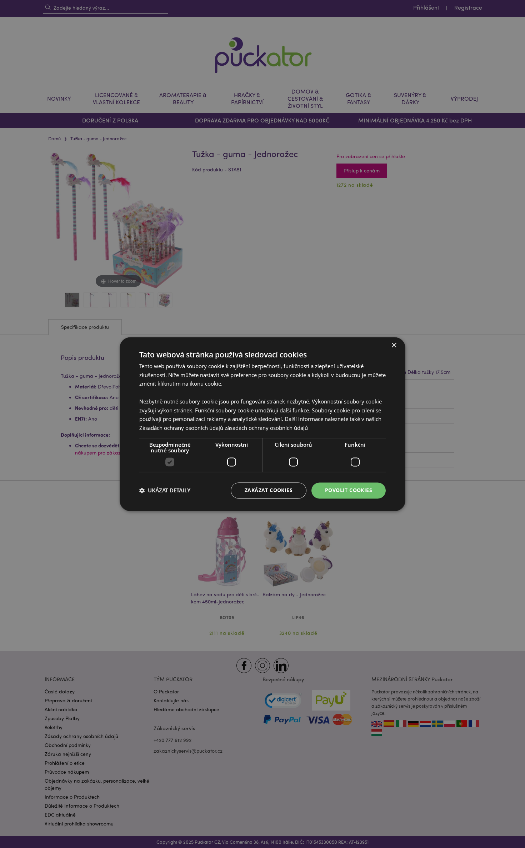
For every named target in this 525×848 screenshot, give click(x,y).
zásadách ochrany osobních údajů (266, 428)
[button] (164, 490)
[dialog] (262, 424)
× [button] (393, 345)
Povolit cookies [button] (348, 490)
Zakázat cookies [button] (268, 490)
